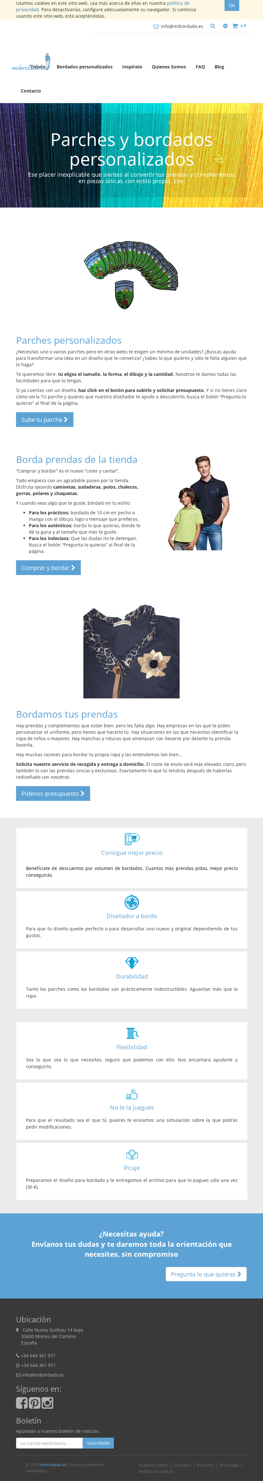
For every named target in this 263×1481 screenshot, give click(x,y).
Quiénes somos (153, 1465)
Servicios (205, 1465)
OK (232, 5)
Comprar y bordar (46, 568)
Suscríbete (98, 1443)
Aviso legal (229, 1465)
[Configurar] (225, 25)
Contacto (182, 1465)
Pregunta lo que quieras (204, 1274)
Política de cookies (156, 1471)
